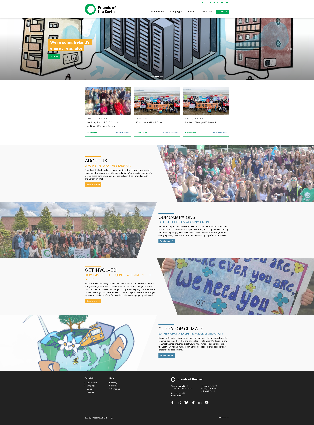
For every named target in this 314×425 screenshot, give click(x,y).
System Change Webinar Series (203, 122)
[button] (157, 12)
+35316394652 (179, 393)
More (53, 59)
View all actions (170, 132)
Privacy (114, 383)
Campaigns (91, 386)
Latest (89, 389)
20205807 (213, 388)
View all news (122, 132)
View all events (220, 132)
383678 (214, 386)
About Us (90, 392)
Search (114, 386)
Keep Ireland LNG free (149, 122)
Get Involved (92, 383)
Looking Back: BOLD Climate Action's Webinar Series (103, 124)
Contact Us (115, 389)
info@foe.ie (178, 395)
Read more (91, 184)
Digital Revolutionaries (223, 417)
